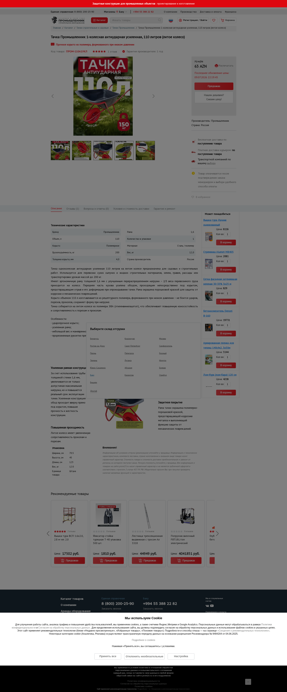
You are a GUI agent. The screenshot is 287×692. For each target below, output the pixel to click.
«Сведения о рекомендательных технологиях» (243, 631)
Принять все (107, 656)
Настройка (181, 656)
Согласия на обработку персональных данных (64, 627)
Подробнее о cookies (143, 640)
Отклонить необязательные (144, 656)
